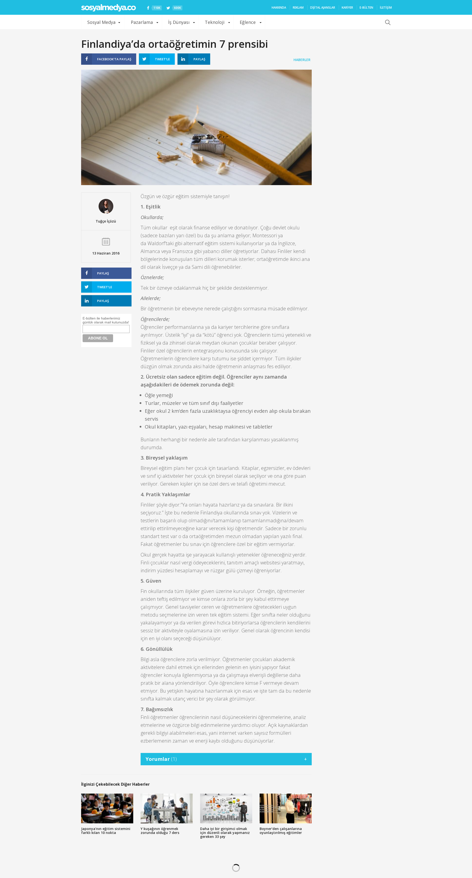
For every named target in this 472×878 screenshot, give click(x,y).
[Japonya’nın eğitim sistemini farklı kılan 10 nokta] (107, 808)
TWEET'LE (162, 59)
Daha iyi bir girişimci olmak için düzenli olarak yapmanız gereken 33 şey (225, 832)
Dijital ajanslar (322, 7)
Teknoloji (214, 22)
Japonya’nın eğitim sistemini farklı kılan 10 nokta (105, 830)
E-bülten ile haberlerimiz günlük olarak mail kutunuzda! (106, 320)
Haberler (302, 59)
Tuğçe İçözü (106, 221)
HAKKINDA (279, 7)
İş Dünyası (179, 22)
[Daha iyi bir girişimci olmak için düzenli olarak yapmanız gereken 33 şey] (226, 808)
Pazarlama (142, 22)
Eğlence (248, 22)
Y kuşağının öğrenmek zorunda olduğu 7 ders (160, 830)
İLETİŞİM (386, 7)
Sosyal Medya (101, 22)
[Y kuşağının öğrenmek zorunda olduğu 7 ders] (167, 808)
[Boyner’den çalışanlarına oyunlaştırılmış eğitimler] (286, 808)
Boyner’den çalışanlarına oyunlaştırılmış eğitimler (281, 830)
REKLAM (298, 7)
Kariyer (347, 7)
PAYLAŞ (114, 59)
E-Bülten (366, 7)
